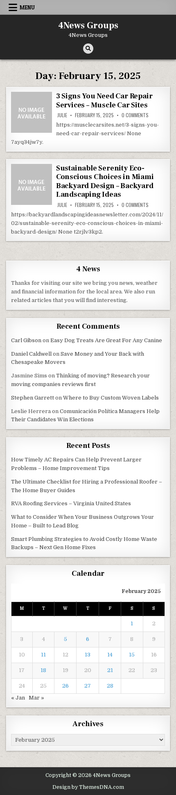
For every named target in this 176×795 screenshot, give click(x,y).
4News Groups (88, 25)
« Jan (18, 698)
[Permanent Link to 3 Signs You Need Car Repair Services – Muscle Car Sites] (31, 112)
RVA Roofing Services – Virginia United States (71, 503)
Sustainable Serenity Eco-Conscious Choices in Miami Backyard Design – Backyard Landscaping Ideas (105, 182)
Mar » (36, 698)
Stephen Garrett (32, 398)
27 (87, 686)
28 (110, 686)
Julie (62, 115)
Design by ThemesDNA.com (88, 787)
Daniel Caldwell (31, 354)
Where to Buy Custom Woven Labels (111, 398)
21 (110, 670)
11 (43, 655)
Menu (27, 7)
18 (43, 670)
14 (110, 655)
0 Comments (135, 115)
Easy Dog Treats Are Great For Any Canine (106, 340)
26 (65, 686)
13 (87, 655)
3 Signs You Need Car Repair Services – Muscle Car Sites (104, 100)
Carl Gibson (26, 340)
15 (132, 655)
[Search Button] (88, 48)
